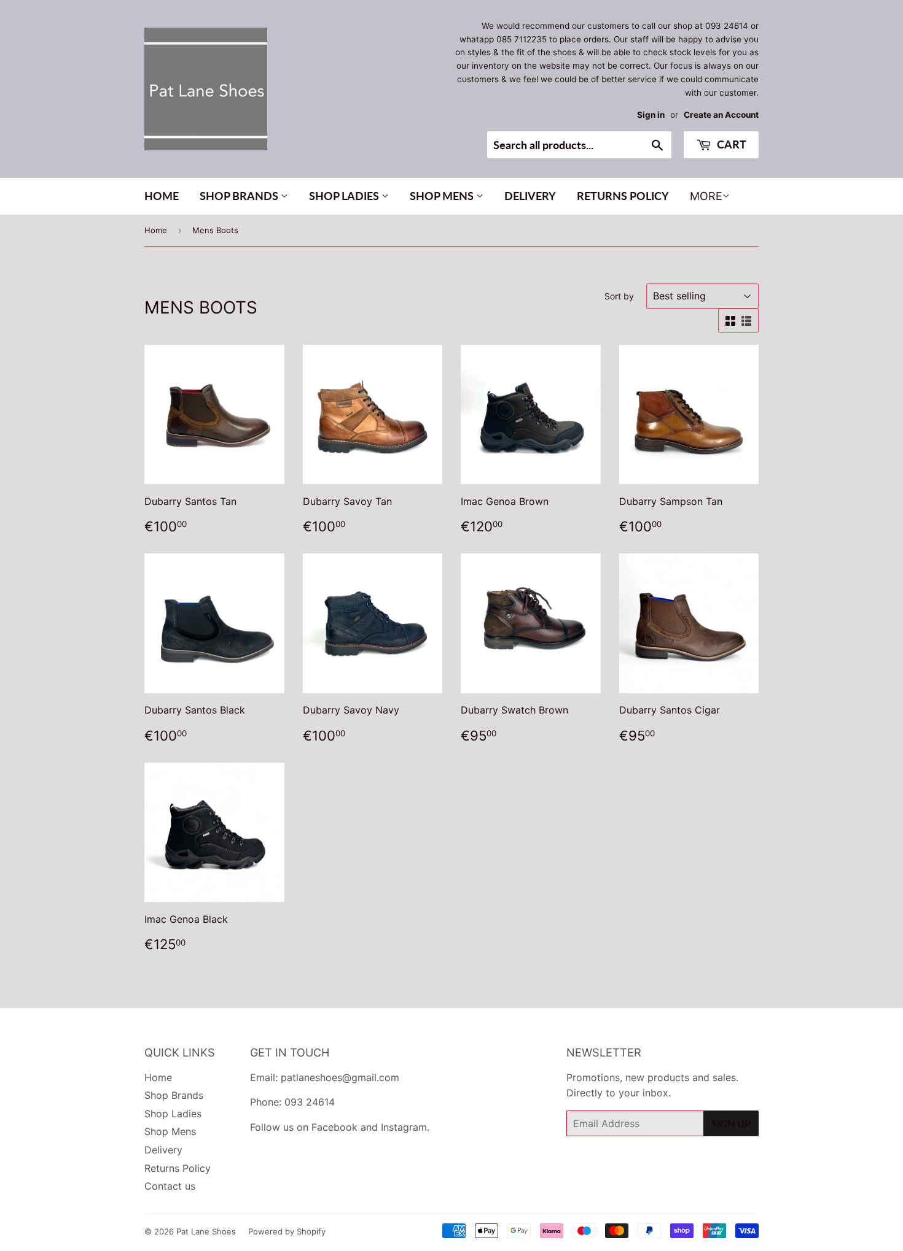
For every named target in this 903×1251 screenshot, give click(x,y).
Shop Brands (240, 195)
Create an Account (721, 115)
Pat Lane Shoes (206, 1231)
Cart (730, 144)
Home (161, 195)
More (706, 196)
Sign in (651, 115)
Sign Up (731, 1123)
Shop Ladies (345, 195)
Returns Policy (623, 195)
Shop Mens (443, 195)
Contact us (169, 1186)
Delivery (530, 195)
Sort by (619, 296)
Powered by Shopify (287, 1231)
